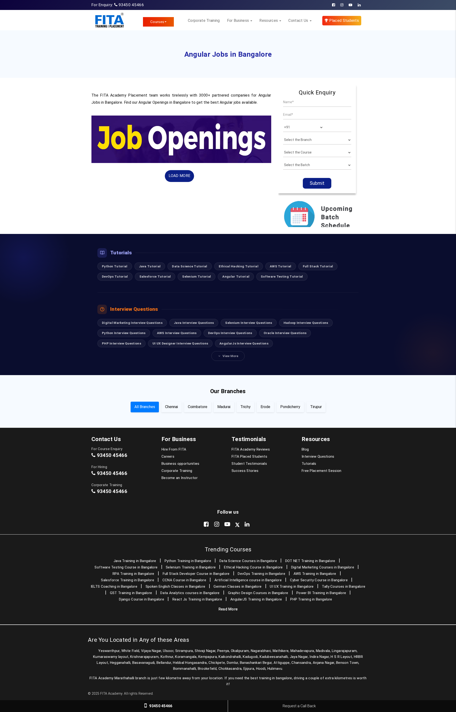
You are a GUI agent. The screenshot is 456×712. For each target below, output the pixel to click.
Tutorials (309, 463)
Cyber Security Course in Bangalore (319, 580)
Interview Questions (318, 456)
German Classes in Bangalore (237, 586)
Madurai (223, 407)
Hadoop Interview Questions (306, 323)
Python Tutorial (115, 266)
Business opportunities (181, 463)
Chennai (171, 407)
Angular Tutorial (235, 276)
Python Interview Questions (124, 333)
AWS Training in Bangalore (315, 574)
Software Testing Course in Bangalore (126, 567)
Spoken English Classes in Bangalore (175, 586)
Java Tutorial (150, 266)
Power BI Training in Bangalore (321, 593)
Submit (317, 183)
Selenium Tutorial (196, 276)
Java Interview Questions (194, 323)
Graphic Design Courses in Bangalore (258, 593)
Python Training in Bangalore (188, 561)
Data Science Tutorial (189, 266)
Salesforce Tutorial (155, 276)
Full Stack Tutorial (318, 266)
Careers (168, 456)
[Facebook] (333, 5)
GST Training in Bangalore (131, 593)
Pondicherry (290, 407)
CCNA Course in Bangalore (184, 580)
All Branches (144, 407)
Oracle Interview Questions (285, 333)
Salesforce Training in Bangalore (127, 580)
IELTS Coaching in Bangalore (114, 586)
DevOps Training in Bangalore (261, 574)
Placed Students (343, 20)
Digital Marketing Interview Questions (132, 323)
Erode (265, 407)
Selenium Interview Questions (248, 323)
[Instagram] (341, 5)
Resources (269, 20)
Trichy (245, 407)
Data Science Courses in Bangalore (248, 561)
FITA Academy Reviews (251, 449)
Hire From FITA (174, 449)
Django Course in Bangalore (141, 599)
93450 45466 (131, 4)
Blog (305, 449)
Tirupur (316, 407)
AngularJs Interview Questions (243, 343)
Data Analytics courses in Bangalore (190, 593)
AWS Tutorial (280, 266)
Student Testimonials (249, 463)
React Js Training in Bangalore (197, 599)
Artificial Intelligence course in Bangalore (248, 580)
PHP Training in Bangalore (311, 599)
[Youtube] (350, 5)
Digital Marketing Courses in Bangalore (322, 567)
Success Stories (245, 471)
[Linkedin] (359, 5)
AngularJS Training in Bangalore (256, 599)
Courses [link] (157, 22)
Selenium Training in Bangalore (191, 567)
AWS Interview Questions (177, 333)
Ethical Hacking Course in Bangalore (253, 567)
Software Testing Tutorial (282, 276)
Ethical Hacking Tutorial (238, 266)
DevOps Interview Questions (230, 333)
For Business (238, 20)
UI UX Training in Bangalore (292, 586)
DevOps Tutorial (115, 276)
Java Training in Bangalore (135, 561)
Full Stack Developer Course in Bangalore (196, 574)
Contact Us (298, 20)
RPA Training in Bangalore (133, 574)
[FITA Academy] (109, 20)
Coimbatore (197, 407)
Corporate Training (204, 20)
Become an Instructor (180, 478)
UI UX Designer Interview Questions (180, 343)
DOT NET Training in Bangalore (310, 561)
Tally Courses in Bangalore (343, 586)
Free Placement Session (322, 471)
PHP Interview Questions (121, 343)
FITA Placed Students (249, 456)
